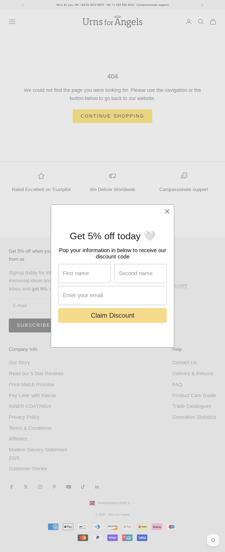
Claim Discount (112, 315)
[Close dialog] (167, 211)
